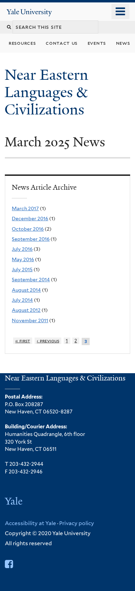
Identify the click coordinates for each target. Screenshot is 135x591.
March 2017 (25, 208)
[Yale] (14, 502)
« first (22, 340)
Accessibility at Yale (30, 523)
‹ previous (48, 340)
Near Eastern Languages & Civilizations (46, 92)
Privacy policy (76, 523)
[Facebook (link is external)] (9, 564)
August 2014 (26, 290)
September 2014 (31, 279)
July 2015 (22, 269)
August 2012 (26, 310)
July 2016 (22, 249)
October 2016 (28, 229)
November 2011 (30, 320)
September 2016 (31, 239)
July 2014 (22, 300)
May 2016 (23, 259)
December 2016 (30, 218)
